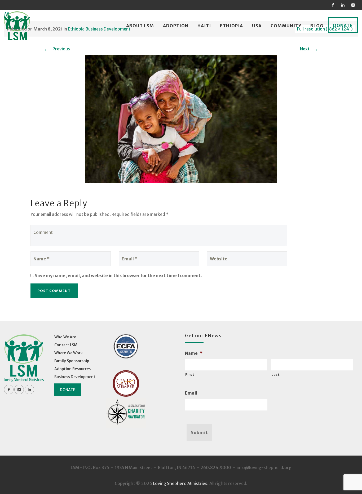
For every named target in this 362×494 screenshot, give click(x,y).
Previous (56, 48)
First (189, 374)
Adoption (175, 25)
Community (286, 25)
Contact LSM (65, 345)
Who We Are (65, 337)
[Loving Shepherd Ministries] (17, 26)
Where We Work (68, 353)
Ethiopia (231, 25)
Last (275, 374)
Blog (316, 25)
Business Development (74, 376)
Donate (343, 25)
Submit (199, 432)
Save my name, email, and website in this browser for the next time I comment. (118, 275)
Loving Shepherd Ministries (180, 483)
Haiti (204, 25)
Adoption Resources (72, 368)
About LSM (140, 25)
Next (309, 48)
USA (257, 25)
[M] (181, 118)
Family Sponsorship (71, 361)
